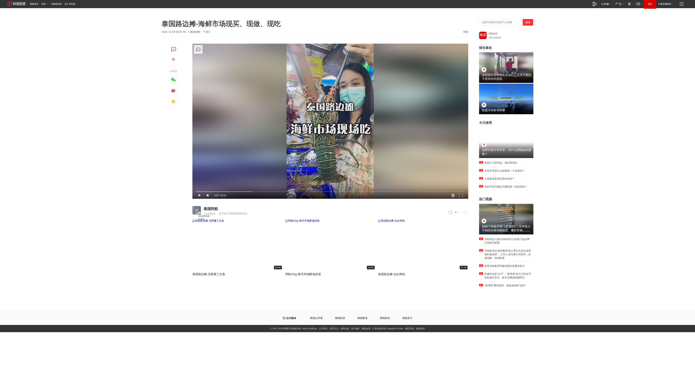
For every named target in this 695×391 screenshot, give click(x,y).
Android (497, 37)
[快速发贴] (173, 49)
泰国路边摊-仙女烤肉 (391, 274)
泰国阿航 (195, 31)
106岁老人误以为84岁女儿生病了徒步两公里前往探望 (507, 241)
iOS (490, 37)
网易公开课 (316, 318)
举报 (465, 31)
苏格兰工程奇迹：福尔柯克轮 (500, 162)
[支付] (630, 4)
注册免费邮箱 (664, 4)
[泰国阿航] (196, 210)
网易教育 (362, 318)
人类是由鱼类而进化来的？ (499, 178)
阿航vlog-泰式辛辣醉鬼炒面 (303, 274)
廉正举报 (409, 328)
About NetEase (309, 328)
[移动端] (595, 4)
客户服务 (355, 328)
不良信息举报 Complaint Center (387, 328)
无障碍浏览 (56, 4)
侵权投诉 (420, 328)
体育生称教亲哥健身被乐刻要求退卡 (504, 265)
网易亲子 (407, 318)
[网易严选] (618, 4)
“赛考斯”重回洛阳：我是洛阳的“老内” (505, 285)
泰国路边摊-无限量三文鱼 (208, 274)
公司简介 (323, 328)
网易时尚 (385, 318)
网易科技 (340, 318)
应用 (43, 4)
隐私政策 (366, 328)
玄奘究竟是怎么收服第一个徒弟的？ (504, 170)
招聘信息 (344, 328)
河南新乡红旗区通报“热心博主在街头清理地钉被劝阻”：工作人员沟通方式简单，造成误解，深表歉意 (507, 254)
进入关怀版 (69, 4)
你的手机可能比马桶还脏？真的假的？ (505, 186)
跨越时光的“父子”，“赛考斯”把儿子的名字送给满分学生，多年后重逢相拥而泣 (507, 275)
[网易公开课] (606, 4)
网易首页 (34, 4)
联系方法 (334, 328)
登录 (650, 4)
